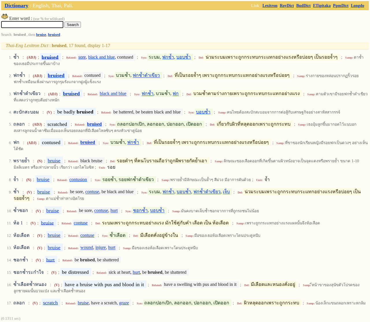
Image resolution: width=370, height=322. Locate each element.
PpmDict (341, 5)
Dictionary (16, 5)
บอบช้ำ (183, 57)
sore (82, 57)
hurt (114, 210)
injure (100, 247)
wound (86, 247)
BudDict (303, 5)
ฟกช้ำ (168, 57)
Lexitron (270, 5)
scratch (50, 303)
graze (124, 302)
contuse (92, 191)
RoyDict (287, 5)
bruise (41, 35)
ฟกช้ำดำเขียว (146, 75)
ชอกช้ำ (140, 210)
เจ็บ (226, 191)
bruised (54, 35)
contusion (78, 179)
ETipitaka (322, 5)
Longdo (357, 5)
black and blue (101, 57)
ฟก (176, 93)
